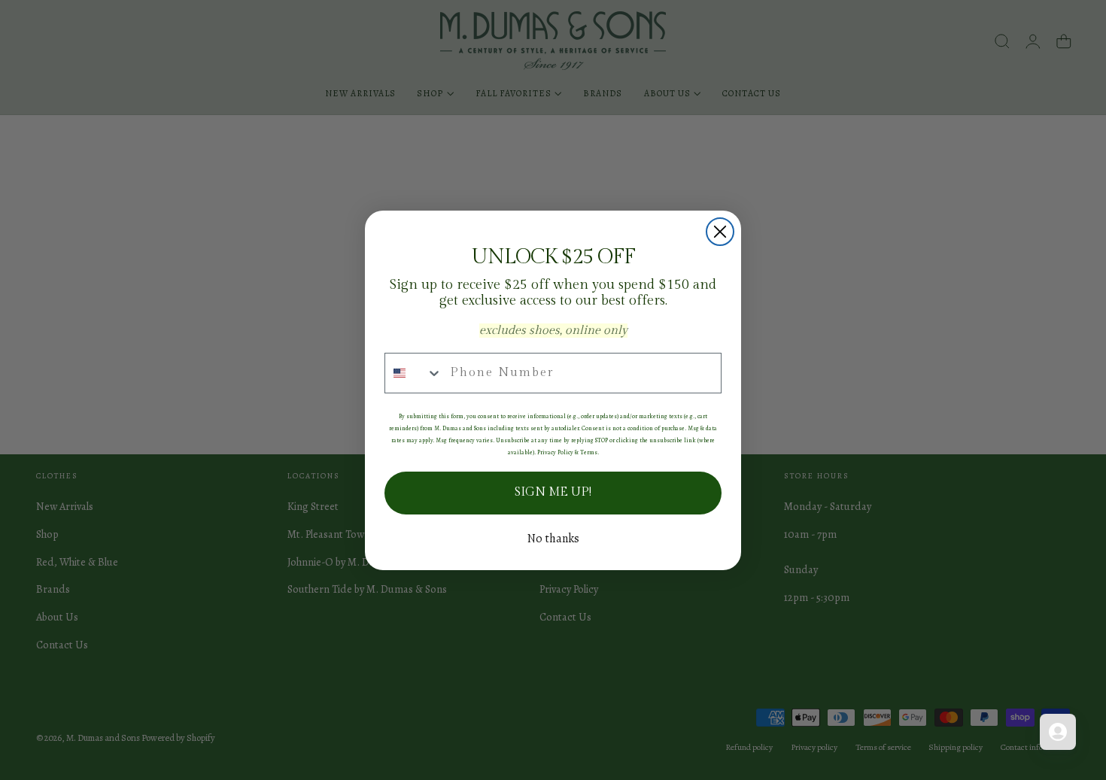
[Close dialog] (720, 231)
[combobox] (413, 373)
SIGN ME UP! (553, 492)
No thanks (553, 538)
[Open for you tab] (1058, 732)
